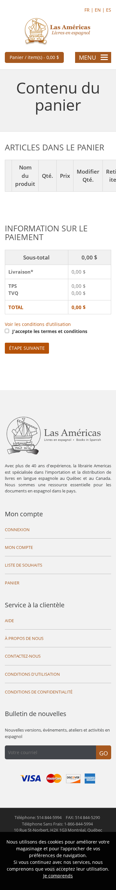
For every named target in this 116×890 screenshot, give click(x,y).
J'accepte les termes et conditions (49, 331)
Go (103, 753)
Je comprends (58, 876)
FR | (89, 10)
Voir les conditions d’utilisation (38, 324)
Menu (87, 57)
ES (108, 10)
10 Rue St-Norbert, (58, 830)
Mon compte (24, 514)
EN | (100, 10)
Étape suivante (27, 348)
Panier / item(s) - (34, 57)
